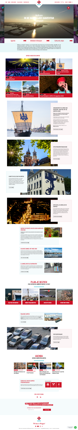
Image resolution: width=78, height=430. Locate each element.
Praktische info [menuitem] (26, 2)
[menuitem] (75, 427)
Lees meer (10, 187)
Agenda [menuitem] (9, 2)
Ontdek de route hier (24, 271)
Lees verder (23, 321)
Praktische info (56, 342)
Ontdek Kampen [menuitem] (13, 2)
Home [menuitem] (6, 2)
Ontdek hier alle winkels (57, 216)
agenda (11, 183)
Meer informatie (56, 158)
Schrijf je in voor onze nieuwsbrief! (34, 407)
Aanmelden (46, 409)
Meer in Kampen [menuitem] (57, 2)
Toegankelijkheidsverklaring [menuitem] (45, 428)
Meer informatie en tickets (57, 129)
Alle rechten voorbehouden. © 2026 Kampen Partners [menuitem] (26, 428)
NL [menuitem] (63, 2)
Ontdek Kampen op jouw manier (25, 388)
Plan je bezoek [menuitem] (19, 2)
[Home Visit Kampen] (39, 2)
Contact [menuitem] (66, 2)
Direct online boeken (24, 257)
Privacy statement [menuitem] (37, 428)
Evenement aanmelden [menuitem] (56, 428)
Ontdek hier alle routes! (24, 242)
